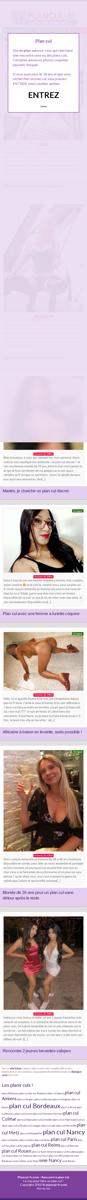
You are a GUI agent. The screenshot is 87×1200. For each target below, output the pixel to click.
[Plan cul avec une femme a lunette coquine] (43, 542)
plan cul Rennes (70, 1145)
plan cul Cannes (24, 1113)
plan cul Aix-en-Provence (33, 1093)
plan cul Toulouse (23, 1155)
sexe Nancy (50, 1160)
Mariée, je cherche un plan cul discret (36, 491)
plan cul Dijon (24, 1119)
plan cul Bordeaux (34, 1106)
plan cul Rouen (16, 1151)
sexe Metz (33, 1161)
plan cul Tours (40, 1155)
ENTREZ (43, 95)
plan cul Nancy (64, 1132)
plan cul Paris (64, 1139)
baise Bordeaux (10, 1093)
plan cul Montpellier (31, 1133)
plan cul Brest (68, 1107)
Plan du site (43, 1188)
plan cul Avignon (62, 1099)
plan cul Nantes (10, 1140)
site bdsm (15, 1068)
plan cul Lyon (49, 1125)
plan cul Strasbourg (68, 1151)
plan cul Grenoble (42, 1119)
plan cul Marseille (66, 1125)
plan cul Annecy (43, 1099)
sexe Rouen (68, 1161)
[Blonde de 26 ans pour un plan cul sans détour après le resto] (43, 802)
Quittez (43, 106)
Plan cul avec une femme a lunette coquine (41, 613)
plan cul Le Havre (62, 1119)
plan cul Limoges (32, 1125)
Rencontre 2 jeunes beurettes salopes (37, 1051)
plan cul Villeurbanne (61, 1155)
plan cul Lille (15, 1125)
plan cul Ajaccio (56, 1093)
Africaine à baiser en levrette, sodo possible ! (42, 732)
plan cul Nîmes (42, 1140)
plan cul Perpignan (20, 1145)
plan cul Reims (46, 1145)
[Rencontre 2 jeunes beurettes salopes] (43, 964)
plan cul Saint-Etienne (44, 1151)
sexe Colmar (20, 1161)
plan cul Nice (27, 1140)
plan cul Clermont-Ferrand (48, 1113)
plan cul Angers (25, 1099)
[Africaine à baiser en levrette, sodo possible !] (43, 662)
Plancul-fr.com (28, 1177)
